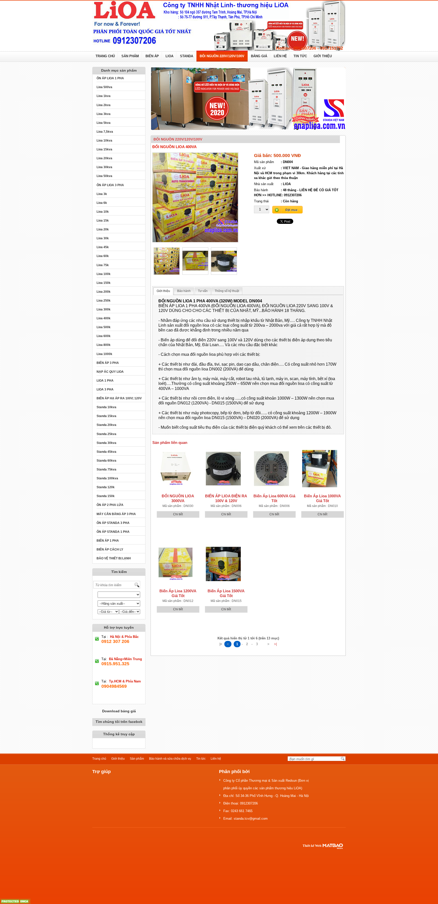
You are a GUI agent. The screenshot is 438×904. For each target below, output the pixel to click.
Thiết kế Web (312, 846)
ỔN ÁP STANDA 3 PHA (113, 522)
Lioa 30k (103, 238)
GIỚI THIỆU (323, 56)
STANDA (186, 56)
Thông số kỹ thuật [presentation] (227, 291)
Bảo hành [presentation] (184, 291)
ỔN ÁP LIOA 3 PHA (110, 185)
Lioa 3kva (104, 113)
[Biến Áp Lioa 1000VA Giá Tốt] (320, 468)
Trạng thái (261, 201)
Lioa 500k (104, 327)
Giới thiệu (118, 758)
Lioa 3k (102, 193)
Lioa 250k (104, 300)
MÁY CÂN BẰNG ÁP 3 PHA (116, 514)
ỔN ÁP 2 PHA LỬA (110, 504)
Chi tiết (178, 514)
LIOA (169, 56)
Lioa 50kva (104, 176)
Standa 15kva (106, 416)
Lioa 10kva (104, 140)
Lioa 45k (103, 247)
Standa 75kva (106, 469)
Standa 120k (106, 487)
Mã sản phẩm (264, 162)
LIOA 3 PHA (105, 389)
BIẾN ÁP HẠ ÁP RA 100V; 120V (119, 398)
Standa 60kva (106, 460)
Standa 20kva (106, 424)
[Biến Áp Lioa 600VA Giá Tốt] (272, 468)
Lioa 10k (103, 211)
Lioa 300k (104, 309)
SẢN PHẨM (130, 56)
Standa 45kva (106, 451)
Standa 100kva (107, 478)
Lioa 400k (104, 318)
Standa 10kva (106, 407)
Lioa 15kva (104, 149)
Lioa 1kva (104, 95)
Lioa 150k (104, 282)
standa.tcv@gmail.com (251, 818)
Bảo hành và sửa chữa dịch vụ (170, 758)
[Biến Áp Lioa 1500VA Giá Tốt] (223, 563)
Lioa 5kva (104, 122)
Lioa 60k (103, 256)
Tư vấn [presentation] (203, 291)
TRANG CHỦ (105, 56)
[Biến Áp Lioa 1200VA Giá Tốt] (175, 563)
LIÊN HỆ (280, 56)
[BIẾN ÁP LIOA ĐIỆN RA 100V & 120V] (223, 468)
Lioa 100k (104, 274)
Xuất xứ (260, 168)
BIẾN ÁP (152, 56)
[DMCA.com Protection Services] (15, 901)
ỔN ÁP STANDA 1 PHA (113, 531)
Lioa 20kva (104, 158)
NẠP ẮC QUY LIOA (110, 371)
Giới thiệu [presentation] (163, 291)
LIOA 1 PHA (105, 380)
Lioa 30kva (104, 167)
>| (275, 644)
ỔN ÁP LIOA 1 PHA (110, 78)
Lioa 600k (104, 336)
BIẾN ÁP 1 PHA (108, 540)
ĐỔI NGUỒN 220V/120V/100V (222, 56)
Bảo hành (261, 190)
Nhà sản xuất (263, 184)
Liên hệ (216, 758)
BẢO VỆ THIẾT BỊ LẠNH (114, 558)
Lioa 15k (103, 220)
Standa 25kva (106, 434)
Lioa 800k (104, 344)
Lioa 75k (103, 265)
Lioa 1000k (104, 354)
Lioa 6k (102, 202)
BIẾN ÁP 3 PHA (108, 362)
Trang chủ (99, 758)
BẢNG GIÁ (259, 56)
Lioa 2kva (104, 105)
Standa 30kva (106, 442)
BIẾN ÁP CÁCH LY (110, 549)
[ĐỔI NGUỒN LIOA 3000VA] (175, 468)
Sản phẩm (137, 758)
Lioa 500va (104, 87)
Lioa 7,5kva (105, 131)
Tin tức (201, 758)
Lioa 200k (104, 291)
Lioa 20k (103, 229)
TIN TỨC (300, 56)
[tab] (163, 291)
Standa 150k (106, 496)
